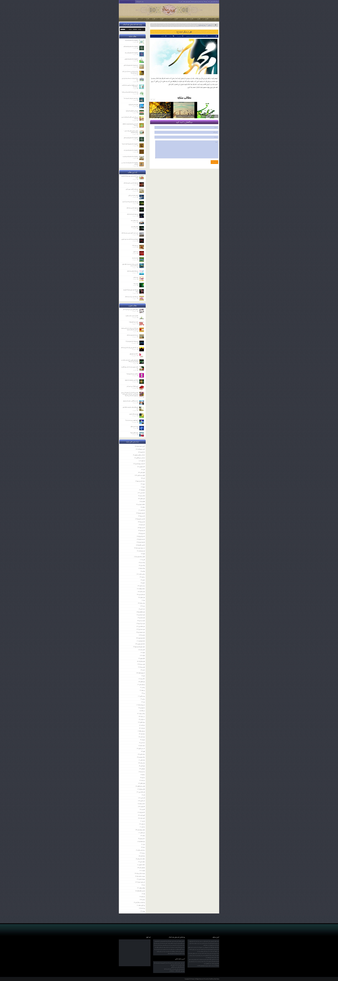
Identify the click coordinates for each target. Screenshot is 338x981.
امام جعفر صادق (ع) (141, 513)
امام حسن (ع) (142, 516)
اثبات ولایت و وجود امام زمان (140, 464)
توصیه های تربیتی (142, 594)
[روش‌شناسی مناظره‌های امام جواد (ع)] (141, 112)
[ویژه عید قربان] (141, 279)
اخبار (144, 469)
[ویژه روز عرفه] (141, 285)
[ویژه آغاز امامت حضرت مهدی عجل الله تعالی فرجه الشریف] (141, 177)
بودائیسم (143, 571)
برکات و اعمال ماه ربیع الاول (133, 195)
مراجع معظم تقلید (142, 841)
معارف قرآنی (143, 856)
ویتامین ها (143, 899)
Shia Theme (216, 979)
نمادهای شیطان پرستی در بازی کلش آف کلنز (130, 309)
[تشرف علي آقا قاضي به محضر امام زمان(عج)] (141, 402)
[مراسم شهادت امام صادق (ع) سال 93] (141, 343)
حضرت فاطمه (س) (142, 626)
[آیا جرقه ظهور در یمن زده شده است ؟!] (141, 422)
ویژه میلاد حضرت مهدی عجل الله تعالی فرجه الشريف (130, 290)
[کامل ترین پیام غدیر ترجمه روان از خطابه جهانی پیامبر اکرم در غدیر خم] (141, 266)
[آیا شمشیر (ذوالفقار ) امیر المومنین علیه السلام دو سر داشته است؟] (141, 87)
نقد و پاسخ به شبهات (141, 882)
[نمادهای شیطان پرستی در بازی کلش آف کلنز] (141, 311)
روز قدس (143, 687)
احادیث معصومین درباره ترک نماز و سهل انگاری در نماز (129, 367)
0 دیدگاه (170, 36)
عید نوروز (143, 777)
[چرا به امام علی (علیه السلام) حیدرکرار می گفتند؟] (141, 93)
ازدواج (144, 484)
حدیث (188, 19)
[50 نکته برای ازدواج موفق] (141, 355)
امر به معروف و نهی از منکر (140, 548)
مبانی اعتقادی (142, 833)
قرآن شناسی (143, 798)
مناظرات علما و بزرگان (141, 859)
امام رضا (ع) (143, 525)
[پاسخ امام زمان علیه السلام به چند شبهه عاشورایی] (141, 241)
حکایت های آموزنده (141, 638)
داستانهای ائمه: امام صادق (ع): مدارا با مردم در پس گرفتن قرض (129, 163)
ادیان (144, 478)
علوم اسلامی (143, 766)
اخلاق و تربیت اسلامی (168, 19)
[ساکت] (127, 29)
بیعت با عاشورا (135, 252)
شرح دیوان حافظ (142, 731)
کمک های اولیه (142, 812)
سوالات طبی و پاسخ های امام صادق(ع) (131, 380)
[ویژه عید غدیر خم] (141, 259)
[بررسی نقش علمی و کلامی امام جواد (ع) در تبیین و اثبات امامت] (141, 118)
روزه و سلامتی (142, 696)
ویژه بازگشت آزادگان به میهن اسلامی (132, 189)
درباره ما (206, 1)
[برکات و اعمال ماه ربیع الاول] (141, 197)
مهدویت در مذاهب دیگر (141, 876)
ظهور (144, 751)
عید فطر (143, 774)
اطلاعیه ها (143, 501)
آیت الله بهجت (142, 452)
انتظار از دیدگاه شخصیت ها (140, 557)
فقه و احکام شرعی (142, 792)
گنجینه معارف (142, 818)
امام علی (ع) (143, 533)
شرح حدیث (143, 728)
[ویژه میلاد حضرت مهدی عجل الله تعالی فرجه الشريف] (141, 291)
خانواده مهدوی (142, 658)
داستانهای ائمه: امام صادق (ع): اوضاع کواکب (130, 46)
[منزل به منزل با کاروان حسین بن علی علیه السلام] (141, 234)
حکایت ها (157, 19)
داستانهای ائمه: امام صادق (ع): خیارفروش (209, 116)
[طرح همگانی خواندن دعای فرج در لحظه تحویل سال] (141, 409)
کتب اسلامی (143, 801)
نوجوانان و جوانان (142, 888)
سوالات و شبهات (142, 713)
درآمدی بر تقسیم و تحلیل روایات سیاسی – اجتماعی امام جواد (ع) (131, 131)
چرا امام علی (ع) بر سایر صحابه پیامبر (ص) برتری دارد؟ (130, 79)
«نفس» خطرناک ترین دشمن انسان (132, 386)
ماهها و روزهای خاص (141, 830)
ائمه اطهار (202, 19)
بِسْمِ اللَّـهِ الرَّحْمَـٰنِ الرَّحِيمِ (214, 1)
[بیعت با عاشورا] (141, 253)
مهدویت (195, 19)
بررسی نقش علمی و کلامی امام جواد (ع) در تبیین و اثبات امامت (129, 117)
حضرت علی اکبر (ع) (141, 623)
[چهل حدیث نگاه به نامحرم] (141, 415)
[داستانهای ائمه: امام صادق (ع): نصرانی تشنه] (141, 152)
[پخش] (143, 29)
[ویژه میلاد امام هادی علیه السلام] (141, 272)
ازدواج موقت (143, 490)
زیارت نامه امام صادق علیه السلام (132, 335)
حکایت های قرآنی (142, 641)
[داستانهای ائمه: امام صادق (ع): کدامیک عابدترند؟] (141, 145)
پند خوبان (143, 577)
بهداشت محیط (142, 568)
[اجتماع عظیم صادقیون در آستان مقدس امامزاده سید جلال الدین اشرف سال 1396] (141, 361)
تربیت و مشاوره (142, 586)
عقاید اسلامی (142, 760)
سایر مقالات (143, 710)
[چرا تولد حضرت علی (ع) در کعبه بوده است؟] (141, 100)
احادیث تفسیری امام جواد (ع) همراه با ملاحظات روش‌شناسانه (130, 124)
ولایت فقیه (143, 896)
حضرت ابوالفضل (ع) (141, 612)
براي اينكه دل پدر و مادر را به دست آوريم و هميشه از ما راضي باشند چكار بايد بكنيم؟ (129, 329)
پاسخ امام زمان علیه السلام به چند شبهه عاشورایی (129, 239)
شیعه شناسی (143, 742)
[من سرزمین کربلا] (141, 247)
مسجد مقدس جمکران (141, 850)
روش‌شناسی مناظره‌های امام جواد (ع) (132, 111)
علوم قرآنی (143, 769)
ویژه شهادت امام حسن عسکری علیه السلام (131, 183)
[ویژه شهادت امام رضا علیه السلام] (141, 216)
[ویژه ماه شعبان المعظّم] (141, 428)
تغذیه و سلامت (142, 591)
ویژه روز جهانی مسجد (134, 220)
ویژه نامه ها (143, 908)
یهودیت (143, 911)
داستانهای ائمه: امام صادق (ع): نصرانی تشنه (131, 150)
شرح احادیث (143, 725)
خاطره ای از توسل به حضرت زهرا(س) (132, 316)
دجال (144, 676)
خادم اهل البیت (212, 36)
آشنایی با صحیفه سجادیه (141, 446)
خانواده (150, 19)
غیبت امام (143, 780)
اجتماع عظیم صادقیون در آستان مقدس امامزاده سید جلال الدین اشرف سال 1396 (129, 360)
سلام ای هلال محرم (134, 227)
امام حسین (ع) (142, 522)
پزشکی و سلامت (141, 19)
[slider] (123, 29)
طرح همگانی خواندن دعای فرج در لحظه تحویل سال (130, 407)
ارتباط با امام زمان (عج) (141, 481)
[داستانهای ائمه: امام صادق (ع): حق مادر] (141, 42)
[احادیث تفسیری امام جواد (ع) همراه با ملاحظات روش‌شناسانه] (141, 125)
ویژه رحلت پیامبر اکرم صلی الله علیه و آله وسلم (130, 202)
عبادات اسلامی (142, 754)
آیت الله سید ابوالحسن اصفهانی (140, 455)
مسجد (144, 847)
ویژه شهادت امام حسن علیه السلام (132, 208)
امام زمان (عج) (142, 527)
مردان (144, 844)
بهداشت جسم (142, 562)
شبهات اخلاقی (142, 722)
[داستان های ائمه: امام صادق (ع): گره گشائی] (183, 112)
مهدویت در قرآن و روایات (140, 873)
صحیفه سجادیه (142, 745)
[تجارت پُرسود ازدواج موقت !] (141, 323)
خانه (208, 1)
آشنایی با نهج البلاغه (141, 449)
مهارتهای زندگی (142, 867)
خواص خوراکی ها (142, 661)
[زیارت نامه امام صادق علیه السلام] (141, 336)
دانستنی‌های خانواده (142, 673)
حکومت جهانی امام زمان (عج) (140, 647)
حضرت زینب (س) (142, 620)
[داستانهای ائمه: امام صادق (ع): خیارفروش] (207, 112)
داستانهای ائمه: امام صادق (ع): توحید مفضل (131, 137)
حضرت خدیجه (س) (141, 615)
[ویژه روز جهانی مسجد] (141, 222)
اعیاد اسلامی (143, 510)
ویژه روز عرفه (136, 283)
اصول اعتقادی (142, 498)
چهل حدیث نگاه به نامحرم (133, 414)
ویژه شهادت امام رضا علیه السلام (132, 214)
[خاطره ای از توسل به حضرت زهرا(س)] (141, 317)
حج (144, 600)
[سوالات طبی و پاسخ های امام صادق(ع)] (141, 381)
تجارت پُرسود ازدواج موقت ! (133, 322)
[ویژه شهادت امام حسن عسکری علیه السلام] (141, 184)
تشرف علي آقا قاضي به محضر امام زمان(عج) (130, 401)
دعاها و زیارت (142, 679)
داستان (144, 670)
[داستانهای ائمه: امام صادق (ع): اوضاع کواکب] (141, 48)
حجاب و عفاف (142, 603)
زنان (144, 702)
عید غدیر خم (143, 772)
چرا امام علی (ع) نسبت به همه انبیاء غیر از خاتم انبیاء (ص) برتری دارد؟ (160, 115)
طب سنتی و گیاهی (142, 748)
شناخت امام (143, 734)
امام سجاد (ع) (142, 530)
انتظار (144, 554)
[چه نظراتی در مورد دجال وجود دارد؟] (141, 375)
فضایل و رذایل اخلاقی (141, 786)
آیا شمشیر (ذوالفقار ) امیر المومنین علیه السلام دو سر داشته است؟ (130, 86)
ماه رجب (143, 821)
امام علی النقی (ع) (142, 536)
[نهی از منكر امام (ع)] (184, 56)
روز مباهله (143, 690)
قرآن (144, 795)
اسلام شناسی (180, 19)
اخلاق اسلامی (142, 472)
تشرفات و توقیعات (142, 588)
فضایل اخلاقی (142, 783)
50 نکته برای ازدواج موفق (134, 354)
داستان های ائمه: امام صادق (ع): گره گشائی (185, 116)
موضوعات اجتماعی (142, 879)
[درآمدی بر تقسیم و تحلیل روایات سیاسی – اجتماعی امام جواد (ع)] (141, 132)
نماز (144, 885)
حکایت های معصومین (189, 36)
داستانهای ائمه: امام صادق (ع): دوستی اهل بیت (130, 156)
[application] (132, 29)
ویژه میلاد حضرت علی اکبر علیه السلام (131, 297)
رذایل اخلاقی (143, 681)
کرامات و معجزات (142, 803)
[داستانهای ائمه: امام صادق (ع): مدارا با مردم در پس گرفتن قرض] (141, 164)
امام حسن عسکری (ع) (141, 519)
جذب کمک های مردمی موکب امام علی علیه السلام (129, 347)
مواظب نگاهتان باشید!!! (134, 433)
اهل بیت (143, 559)
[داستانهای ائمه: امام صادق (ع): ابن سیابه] (141, 54)
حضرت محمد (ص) (142, 629)
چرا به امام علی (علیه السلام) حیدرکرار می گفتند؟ (130, 92)
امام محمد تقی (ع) (142, 542)
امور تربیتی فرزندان (142, 551)
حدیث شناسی (142, 609)
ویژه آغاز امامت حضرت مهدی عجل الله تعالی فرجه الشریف (129, 176)
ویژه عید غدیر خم (135, 258)
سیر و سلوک (143, 716)
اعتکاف (143, 507)
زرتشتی (143, 699)
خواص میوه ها (142, 667)
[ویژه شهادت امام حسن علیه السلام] (141, 209)
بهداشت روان (142, 565)
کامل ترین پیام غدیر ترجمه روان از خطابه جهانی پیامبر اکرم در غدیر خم (130, 265)
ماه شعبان (143, 827)
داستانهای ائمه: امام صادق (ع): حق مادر (131, 40)
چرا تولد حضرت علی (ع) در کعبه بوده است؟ (131, 98)
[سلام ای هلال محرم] (141, 228)
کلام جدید (143, 809)
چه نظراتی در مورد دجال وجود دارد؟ (132, 374)
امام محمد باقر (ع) (199, 36)
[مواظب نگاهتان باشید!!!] (141, 434)
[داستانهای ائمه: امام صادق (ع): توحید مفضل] (141, 139)
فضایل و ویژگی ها (142, 789)
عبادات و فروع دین (142, 757)
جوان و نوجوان (142, 597)
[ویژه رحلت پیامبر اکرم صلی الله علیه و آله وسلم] (141, 203)
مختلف (144, 835)
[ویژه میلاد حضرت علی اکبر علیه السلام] (141, 298)
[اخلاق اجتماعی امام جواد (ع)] (141, 106)
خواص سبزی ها (142, 664)
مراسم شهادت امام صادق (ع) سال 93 (132, 341)
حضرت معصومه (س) (141, 632)
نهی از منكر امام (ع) (184, 32)
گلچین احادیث (142, 815)
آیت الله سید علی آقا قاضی (140, 458)
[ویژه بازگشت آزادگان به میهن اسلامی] (141, 191)
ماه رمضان (143, 824)
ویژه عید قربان (135, 277)
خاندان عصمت (142, 649)
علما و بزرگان (142, 763)
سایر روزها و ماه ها (142, 705)
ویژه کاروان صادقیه (142, 905)
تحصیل (143, 580)
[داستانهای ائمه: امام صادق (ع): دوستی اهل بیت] (141, 158)
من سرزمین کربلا (135, 245)
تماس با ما (180, 1)
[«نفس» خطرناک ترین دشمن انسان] (141, 388)
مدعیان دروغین (142, 838)
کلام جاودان (211, 19)
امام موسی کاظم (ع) (141, 545)
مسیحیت (143, 853)
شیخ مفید (143, 740)
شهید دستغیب (142, 737)
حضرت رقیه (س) (142, 618)
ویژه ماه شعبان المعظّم (134, 426)
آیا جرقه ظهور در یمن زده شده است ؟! (132, 420)
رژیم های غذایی (142, 684)
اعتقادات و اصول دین (141, 504)
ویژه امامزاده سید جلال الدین (140, 902)
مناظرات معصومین (142, 864)
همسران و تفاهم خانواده (141, 891)
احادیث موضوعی (142, 466)
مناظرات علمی (142, 862)
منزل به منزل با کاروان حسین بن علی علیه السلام (130, 233)
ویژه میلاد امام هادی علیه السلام (132, 271)
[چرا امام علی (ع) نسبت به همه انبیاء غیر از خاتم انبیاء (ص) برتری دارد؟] (160, 112)
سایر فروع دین (142, 708)
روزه (144, 693)
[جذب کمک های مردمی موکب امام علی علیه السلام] (141, 349)
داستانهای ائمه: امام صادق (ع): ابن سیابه (131, 53)
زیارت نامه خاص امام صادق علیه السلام (197, 1)
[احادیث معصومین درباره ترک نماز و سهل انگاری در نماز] (141, 368)
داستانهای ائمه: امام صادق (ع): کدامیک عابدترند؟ (130, 144)
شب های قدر (142, 719)
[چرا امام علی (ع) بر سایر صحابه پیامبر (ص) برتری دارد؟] (141, 80)
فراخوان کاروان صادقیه (186, 1)
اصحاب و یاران (142, 495)
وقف (144, 894)
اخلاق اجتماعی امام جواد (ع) (133, 104)
